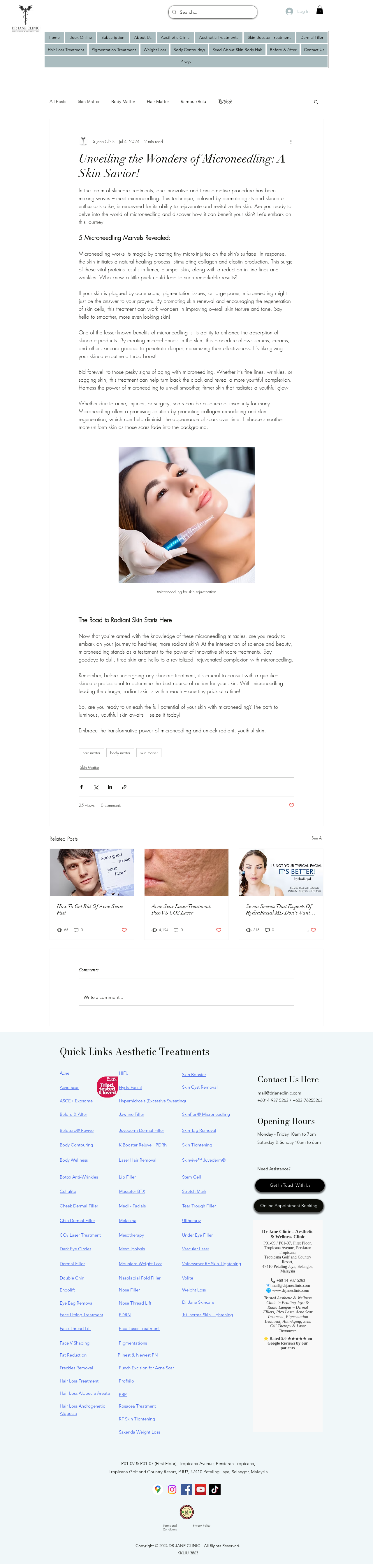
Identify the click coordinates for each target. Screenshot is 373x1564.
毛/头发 (225, 101)
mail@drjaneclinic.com (279, 1093)
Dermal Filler (72, 1263)
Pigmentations (133, 1343)
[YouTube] (200, 1489)
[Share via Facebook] (81, 787)
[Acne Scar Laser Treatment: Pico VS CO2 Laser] (187, 872)
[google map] (157, 1489)
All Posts (58, 101)
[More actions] (290, 141)
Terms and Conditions (170, 1527)
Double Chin (72, 1278)
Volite (187, 1278)
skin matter (149, 752)
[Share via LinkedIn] (110, 787)
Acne (64, 1073)
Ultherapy (191, 1220)
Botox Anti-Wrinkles (79, 1177)
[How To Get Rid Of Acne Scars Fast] (92, 872)
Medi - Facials (132, 1206)
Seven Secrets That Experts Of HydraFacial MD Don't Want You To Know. (279, 909)
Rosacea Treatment (137, 1406)
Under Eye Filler (197, 1235)
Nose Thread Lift (135, 1303)
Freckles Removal (76, 1368)
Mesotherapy (131, 1235)
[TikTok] (215, 1489)
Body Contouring (76, 1145)
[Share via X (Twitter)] (95, 787)
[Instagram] (172, 1489)
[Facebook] (186, 1489)
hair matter (91, 752)
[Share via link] (124, 787)
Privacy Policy (201, 1526)
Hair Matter (158, 101)
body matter (120, 752)
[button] (319, 10)
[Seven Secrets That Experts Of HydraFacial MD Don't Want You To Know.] (281, 872)
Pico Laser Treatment (139, 1328)
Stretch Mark (194, 1191)
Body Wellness (74, 1160)
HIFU (124, 1073)
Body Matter (123, 101)
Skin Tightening (197, 1145)
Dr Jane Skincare (198, 1302)
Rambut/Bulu (193, 101)
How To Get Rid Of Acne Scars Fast (90, 909)
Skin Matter (89, 101)
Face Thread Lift (75, 1328)
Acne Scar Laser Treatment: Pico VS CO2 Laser (182, 909)
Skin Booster (194, 1074)
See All (317, 838)
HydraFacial (130, 1087)
